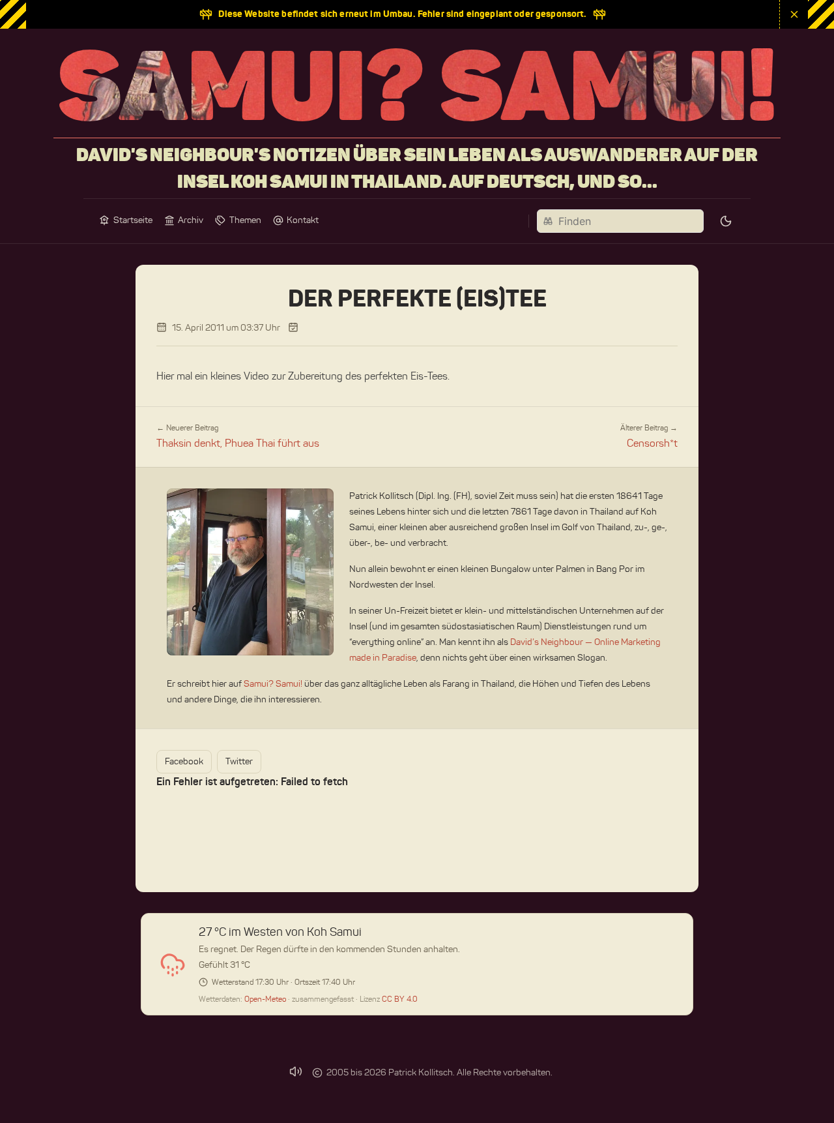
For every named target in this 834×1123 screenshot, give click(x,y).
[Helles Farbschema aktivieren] (726, 221)
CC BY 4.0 (400, 999)
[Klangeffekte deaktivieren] (295, 1071)
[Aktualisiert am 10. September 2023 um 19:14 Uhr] (293, 327)
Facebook (184, 761)
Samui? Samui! (273, 683)
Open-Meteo (266, 999)
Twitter (239, 761)
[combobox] (620, 221)
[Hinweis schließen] (793, 14)
